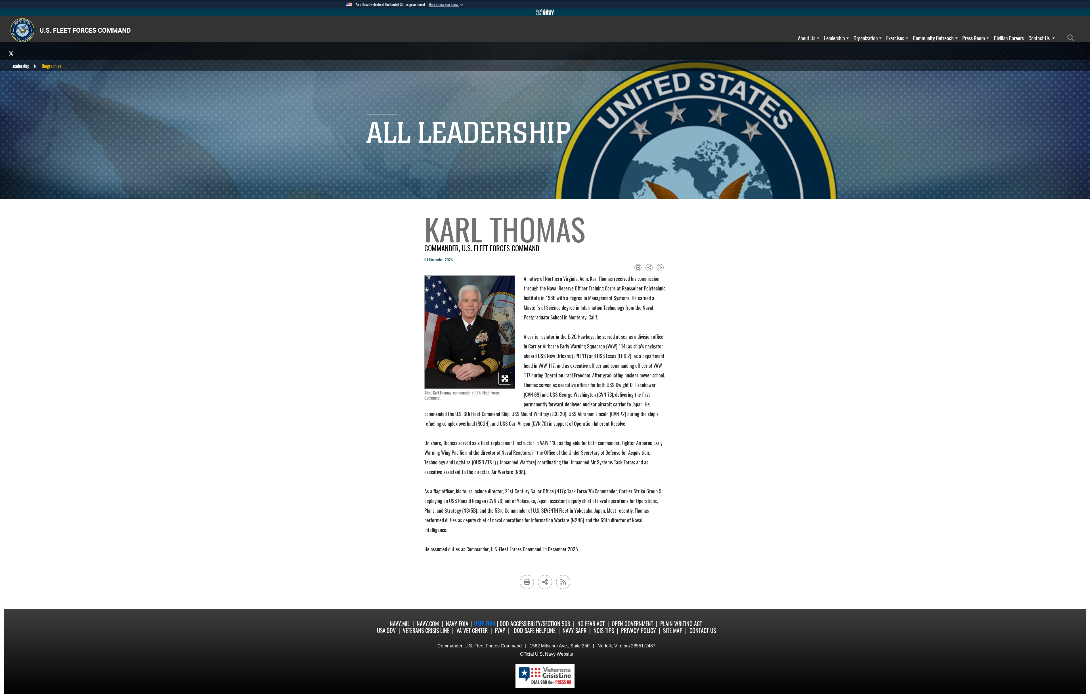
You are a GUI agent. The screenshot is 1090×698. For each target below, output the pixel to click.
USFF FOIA (485, 624)
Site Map (672, 630)
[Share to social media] (649, 267)
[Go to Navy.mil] (545, 12)
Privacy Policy (638, 630)
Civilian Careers (1009, 38)
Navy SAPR (574, 630)
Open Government (632, 624)
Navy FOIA (457, 624)
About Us (806, 38)
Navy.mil (400, 624)
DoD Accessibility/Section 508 (535, 624)
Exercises (895, 38)
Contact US (702, 630)
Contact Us (1039, 38)
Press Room (973, 38)
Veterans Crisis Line (426, 630)
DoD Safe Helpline (535, 630)
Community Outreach (933, 38)
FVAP (500, 630)
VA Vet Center (472, 630)
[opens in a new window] (11, 53)
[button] (446, 4)
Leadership (834, 38)
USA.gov (386, 630)
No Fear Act (591, 624)
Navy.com (428, 624)
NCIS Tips (604, 630)
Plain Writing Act (681, 624)
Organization (866, 38)
